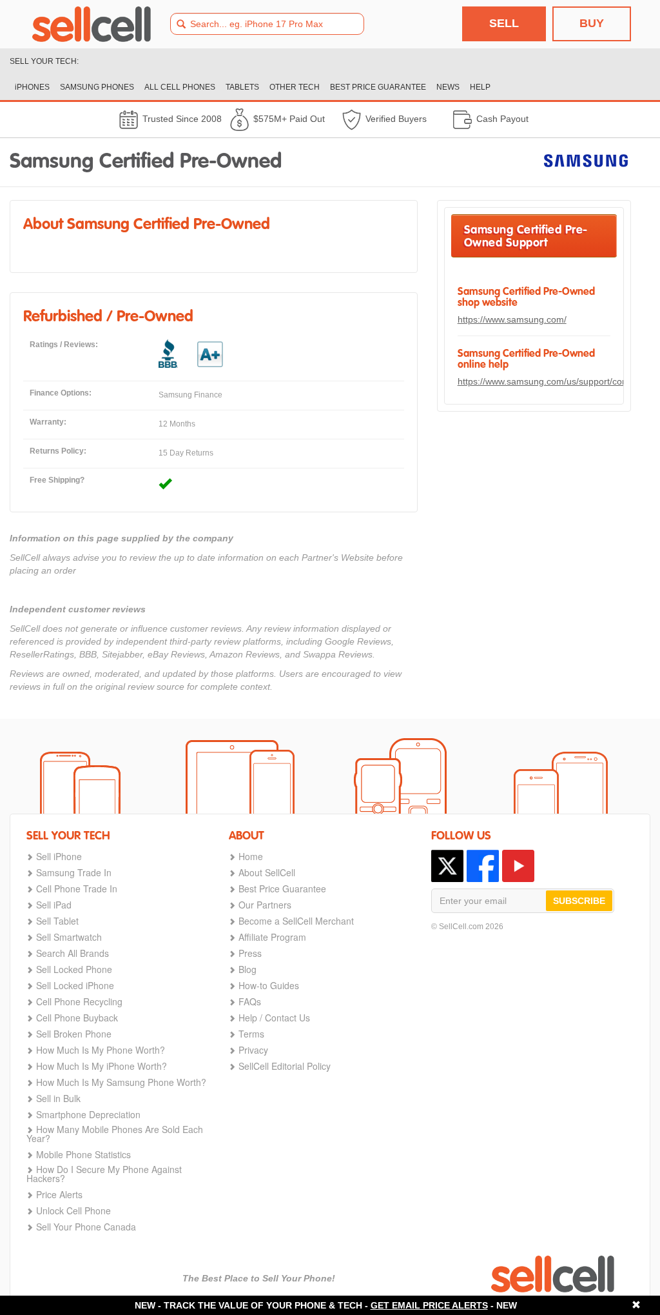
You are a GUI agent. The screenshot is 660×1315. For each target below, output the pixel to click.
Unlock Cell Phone (73, 1210)
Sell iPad (54, 904)
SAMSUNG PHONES (97, 87)
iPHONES (32, 87)
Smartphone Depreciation (88, 1114)
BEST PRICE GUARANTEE (378, 87)
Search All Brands (72, 953)
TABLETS (242, 87)
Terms (251, 1033)
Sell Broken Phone (74, 1033)
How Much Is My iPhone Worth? (101, 1065)
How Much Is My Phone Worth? (100, 1049)
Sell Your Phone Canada (86, 1226)
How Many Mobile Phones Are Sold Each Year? (114, 1134)
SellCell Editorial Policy (284, 1065)
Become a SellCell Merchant (296, 920)
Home (250, 856)
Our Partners (264, 904)
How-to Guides (268, 985)
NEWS (448, 87)
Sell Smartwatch (69, 936)
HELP (480, 87)
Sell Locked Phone (74, 969)
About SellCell (266, 872)
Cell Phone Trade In (76, 888)
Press (250, 953)
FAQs (249, 1001)
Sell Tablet (57, 920)
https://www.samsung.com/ (512, 319)
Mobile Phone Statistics (83, 1154)
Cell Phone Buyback (77, 1017)
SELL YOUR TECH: (44, 61)
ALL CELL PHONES (179, 87)
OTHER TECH (294, 87)
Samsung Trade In (74, 872)
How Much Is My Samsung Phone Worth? (121, 1082)
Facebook (483, 866)
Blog (247, 969)
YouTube (518, 866)
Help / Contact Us (274, 1017)
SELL (504, 23)
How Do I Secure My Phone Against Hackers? (104, 1174)
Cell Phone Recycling (79, 1001)
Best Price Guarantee (282, 888)
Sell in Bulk (58, 1098)
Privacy (253, 1049)
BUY (591, 23)
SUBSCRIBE (579, 901)
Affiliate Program (272, 936)
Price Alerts (59, 1194)
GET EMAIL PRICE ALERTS (429, 1305)
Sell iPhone (59, 856)
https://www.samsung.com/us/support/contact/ (551, 381)
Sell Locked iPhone (75, 985)
